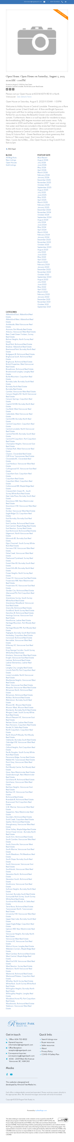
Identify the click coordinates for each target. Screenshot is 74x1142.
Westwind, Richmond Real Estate (19, 974)
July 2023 (41, 252)
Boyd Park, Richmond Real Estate (19, 344)
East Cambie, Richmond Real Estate (20, 523)
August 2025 (42, 190)
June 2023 (41, 255)
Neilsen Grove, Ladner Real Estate (19, 722)
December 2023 (44, 240)
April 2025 (41, 200)
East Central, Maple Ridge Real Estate (21, 526)
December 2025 (44, 180)
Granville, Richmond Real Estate (19, 608)
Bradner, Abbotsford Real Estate (19, 347)
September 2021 (44, 307)
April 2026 (41, 170)
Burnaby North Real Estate (16, 387)
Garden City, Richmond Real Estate (20, 591)
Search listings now (49, 1039)
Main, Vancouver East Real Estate (19, 685)
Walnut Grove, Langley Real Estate (20, 946)
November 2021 (43, 302)
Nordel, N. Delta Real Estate (17, 727)
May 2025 (41, 197)
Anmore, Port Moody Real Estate (19, 329)
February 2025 (43, 205)
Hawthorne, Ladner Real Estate (18, 620)
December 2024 (44, 210)
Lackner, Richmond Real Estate (18, 660)
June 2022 (41, 284)
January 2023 (43, 267)
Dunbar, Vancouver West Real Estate (20, 511)
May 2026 (41, 168)
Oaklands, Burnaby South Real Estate (21, 740)
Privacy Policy (47, 1051)
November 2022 (44, 272)
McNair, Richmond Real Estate (18, 698)
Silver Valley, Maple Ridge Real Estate (21, 829)
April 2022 (41, 289)
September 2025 (44, 187)
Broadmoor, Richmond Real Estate (19, 369)
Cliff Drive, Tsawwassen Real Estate (20, 456)
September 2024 (44, 217)
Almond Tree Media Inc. (27, 1085)
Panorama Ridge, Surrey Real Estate (20, 757)
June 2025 (41, 195)
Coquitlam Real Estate (15, 479)
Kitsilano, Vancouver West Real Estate (21, 655)
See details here (24, 97)
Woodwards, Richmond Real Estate (20, 1004)
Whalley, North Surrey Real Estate (19, 981)
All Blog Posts (11, 158)
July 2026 (41, 163)
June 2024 (41, 225)
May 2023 (41, 257)
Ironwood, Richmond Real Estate (19, 638)
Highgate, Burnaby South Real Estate (21, 633)
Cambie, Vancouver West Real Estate (21, 392)
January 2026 (43, 177)
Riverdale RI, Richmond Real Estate (20, 800)
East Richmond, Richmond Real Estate (21, 531)
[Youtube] (12, 1075)
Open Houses (11, 163)
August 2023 (42, 250)
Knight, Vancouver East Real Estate (20, 658)
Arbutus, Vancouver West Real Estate (21, 332)
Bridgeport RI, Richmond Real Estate (20, 354)
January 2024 (43, 237)
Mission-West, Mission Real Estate (19, 707)
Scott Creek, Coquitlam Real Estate (20, 819)
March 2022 (42, 292)
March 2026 (42, 173)
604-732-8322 (55, 1)
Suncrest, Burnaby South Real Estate (20, 894)
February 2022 (43, 294)
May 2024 (41, 227)
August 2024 (42, 220)
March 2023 (42, 262)
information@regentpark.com (33, 1)
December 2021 (43, 299)
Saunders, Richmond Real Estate (19, 817)
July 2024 (41, 222)
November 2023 (44, 242)
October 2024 (43, 215)
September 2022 (44, 277)
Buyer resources (48, 1042)
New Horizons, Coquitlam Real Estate (21, 725)
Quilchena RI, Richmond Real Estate (20, 780)
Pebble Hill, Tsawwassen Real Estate (20, 760)
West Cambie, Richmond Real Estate (20, 954)
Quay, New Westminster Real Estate (20, 772)
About (44, 1048)
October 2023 (43, 245)
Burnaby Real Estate (14, 389)
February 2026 (43, 175)
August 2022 (42, 280)
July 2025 (41, 192)
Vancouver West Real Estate (17, 939)
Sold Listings (11, 165)
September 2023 (44, 247)
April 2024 (41, 230)
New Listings (11, 160)
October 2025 (43, 185)
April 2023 (41, 260)
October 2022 (43, 275)
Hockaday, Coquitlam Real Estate (19, 635)
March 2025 (42, 202)
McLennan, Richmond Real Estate (19, 695)
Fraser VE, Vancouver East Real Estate (21, 578)
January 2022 (43, 297)
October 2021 (43, 304)
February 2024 (43, 235)
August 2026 (42, 160)
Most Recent (42, 158)
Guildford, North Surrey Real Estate (20, 610)
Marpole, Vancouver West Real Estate (21, 688)
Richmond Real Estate (14, 797)
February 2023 (43, 265)
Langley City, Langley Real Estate (19, 668)
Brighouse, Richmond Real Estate (19, 362)
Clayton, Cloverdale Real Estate (18, 454)
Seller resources (48, 1045)
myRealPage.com (41, 1110)
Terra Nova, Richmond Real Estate (19, 907)
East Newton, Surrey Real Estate (19, 528)
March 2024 (42, 232)
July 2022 (41, 282)
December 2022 (44, 270)
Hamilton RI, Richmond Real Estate (20, 613)
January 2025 (43, 207)
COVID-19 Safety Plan (50, 1054)
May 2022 (41, 287)
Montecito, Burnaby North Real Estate (21, 710)
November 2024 (44, 212)
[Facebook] (8, 1075)
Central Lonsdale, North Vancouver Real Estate (27, 86)
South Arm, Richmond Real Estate (19, 837)
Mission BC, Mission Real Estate (18, 705)
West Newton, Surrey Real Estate (19, 966)
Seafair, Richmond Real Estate (18, 822)
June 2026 (41, 165)
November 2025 (44, 183)
